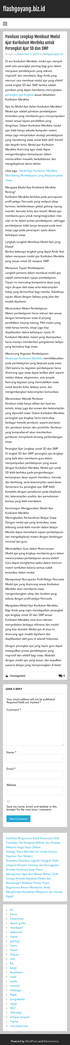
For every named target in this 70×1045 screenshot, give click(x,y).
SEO (12, 1008)
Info (12, 959)
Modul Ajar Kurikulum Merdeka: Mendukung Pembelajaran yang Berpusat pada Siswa (34, 175)
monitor (15, 985)
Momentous (51, 1041)
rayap (13, 1003)
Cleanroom (17, 918)
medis (13, 981)
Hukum (14, 954)
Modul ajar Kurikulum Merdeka (24, 358)
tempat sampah (19, 1017)
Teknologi (16, 1012)
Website (11, 784)
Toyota (14, 1021)
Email (11, 768)
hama (13, 945)
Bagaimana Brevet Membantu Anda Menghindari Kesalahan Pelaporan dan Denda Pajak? (34, 891)
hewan (14, 950)
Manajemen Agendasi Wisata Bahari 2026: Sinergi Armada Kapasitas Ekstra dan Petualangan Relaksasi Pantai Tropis (32, 878)
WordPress (31, 1041)
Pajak (13, 994)
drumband (16, 927)
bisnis (13, 914)
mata (13, 977)
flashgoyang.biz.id (24, 9)
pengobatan (17, 999)
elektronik (16, 932)
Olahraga (15, 990)
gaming (14, 941)
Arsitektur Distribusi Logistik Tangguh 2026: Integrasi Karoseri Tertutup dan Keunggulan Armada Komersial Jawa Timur (32, 865)
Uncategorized (17, 675)
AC (12, 909)
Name (11, 752)
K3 (11, 963)
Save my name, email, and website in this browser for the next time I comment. (32, 808)
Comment (14, 709)
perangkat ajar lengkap (19, 94)
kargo (13, 968)
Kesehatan (16, 972)
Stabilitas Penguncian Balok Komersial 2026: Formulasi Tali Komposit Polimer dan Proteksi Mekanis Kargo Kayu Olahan (33, 842)
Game (14, 936)
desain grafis (18, 923)
